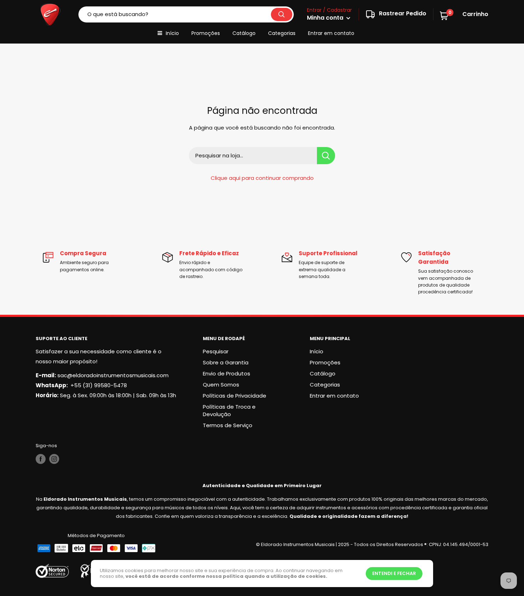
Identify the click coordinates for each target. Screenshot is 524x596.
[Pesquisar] (281, 14)
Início (172, 33)
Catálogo (244, 33)
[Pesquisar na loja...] (326, 155)
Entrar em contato (331, 33)
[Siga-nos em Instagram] (54, 459)
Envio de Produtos (226, 373)
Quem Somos (221, 384)
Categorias (282, 33)
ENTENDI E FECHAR (394, 573)
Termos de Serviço (227, 425)
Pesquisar (215, 351)
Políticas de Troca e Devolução (229, 410)
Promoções (205, 33)
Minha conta (326, 18)
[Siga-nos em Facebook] (41, 459)
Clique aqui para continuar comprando (262, 178)
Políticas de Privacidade (234, 395)
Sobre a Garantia (225, 362)
